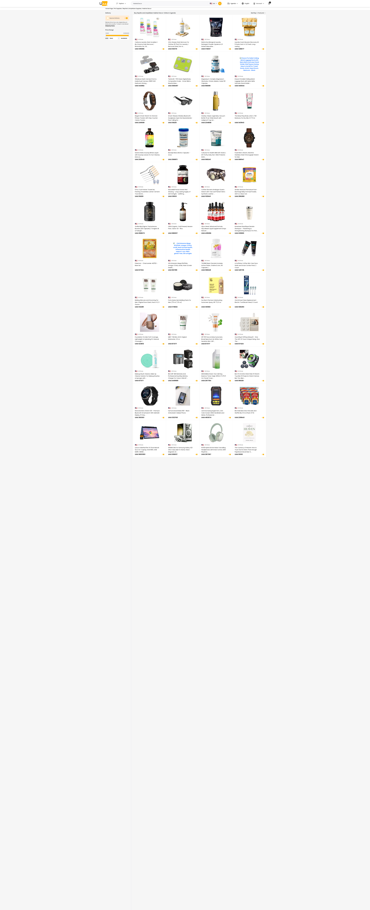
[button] (232, 3)
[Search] (220, 3)
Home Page (109, 8)
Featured (261, 13)
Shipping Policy (110, 26)
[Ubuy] (103, 3)
